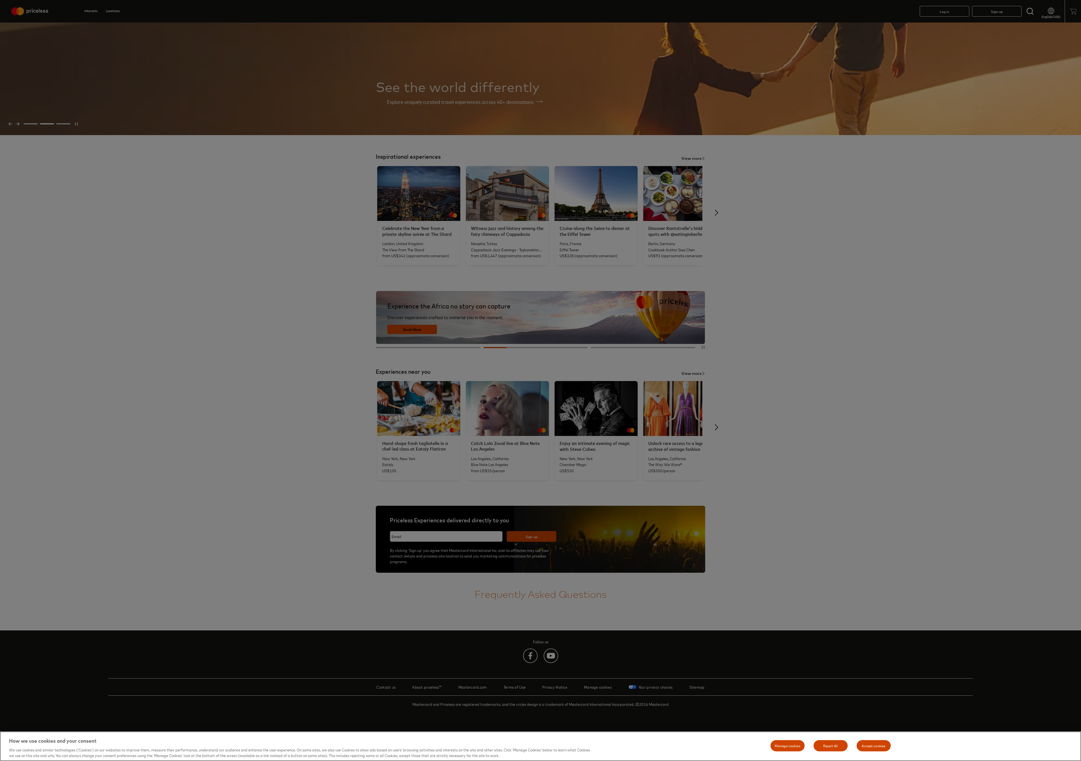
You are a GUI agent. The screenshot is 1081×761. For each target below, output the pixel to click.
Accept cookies (873, 745)
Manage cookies (787, 745)
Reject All (830, 745)
